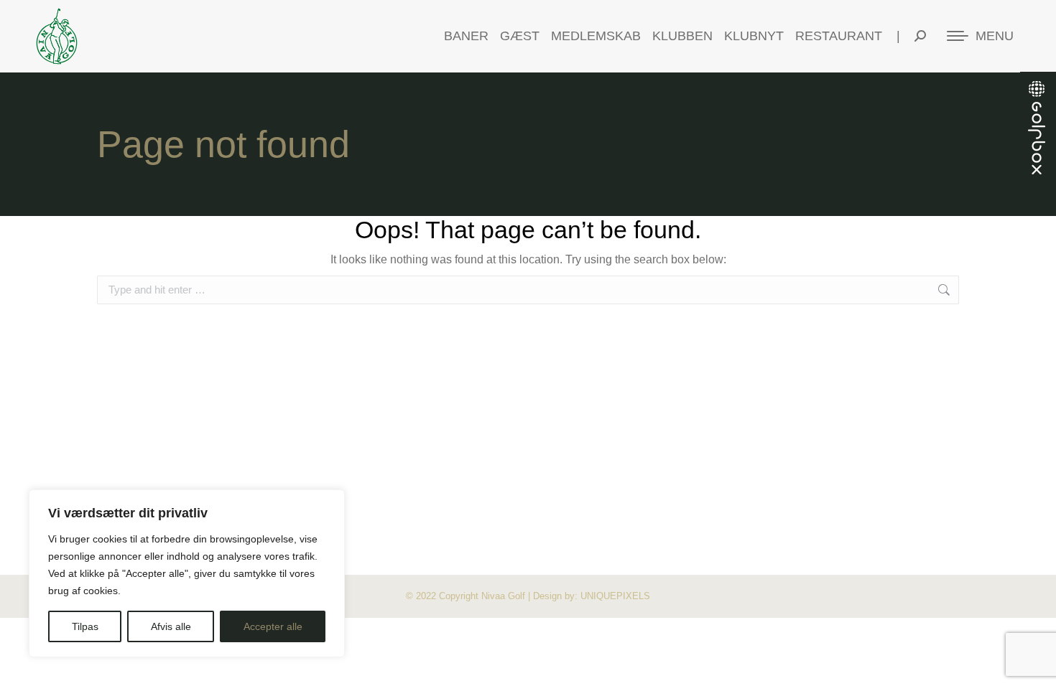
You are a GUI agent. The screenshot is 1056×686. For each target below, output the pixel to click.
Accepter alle (273, 626)
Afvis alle (171, 626)
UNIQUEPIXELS (615, 596)
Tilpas (85, 626)
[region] (187, 573)
